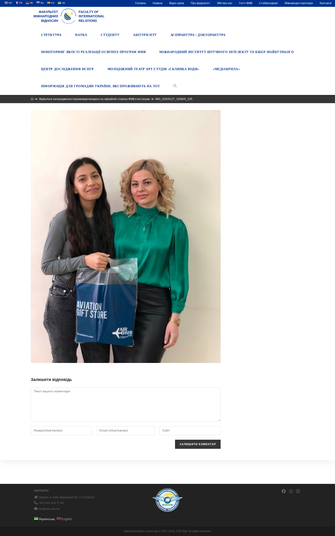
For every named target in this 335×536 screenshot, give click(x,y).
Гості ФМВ (245, 3)
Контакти (326, 3)
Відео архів (176, 3)
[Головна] (32, 99)
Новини (157, 3)
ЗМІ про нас (224, 3)
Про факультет (200, 3)
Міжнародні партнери (299, 3)
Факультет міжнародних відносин (46, 16)
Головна (140, 3)
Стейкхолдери (268, 3)
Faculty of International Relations (92, 16)
